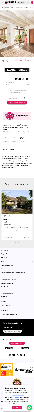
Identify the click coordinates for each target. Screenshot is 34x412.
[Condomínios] (11, 306)
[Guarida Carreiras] (32, 283)
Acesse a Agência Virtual (17, 343)
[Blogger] (21, 355)
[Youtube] (14, 355)
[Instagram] (18, 355)
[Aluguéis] (8, 297)
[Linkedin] (10, 355)
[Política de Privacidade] (32, 394)
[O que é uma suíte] (14, 82)
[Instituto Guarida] (32, 265)
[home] (10, 2)
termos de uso (15, 397)
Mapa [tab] (29, 60)
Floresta (28, 7)
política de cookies (18, 395)
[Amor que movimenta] (32, 269)
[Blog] (32, 261)
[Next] (31, 33)
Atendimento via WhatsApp (13, 331)
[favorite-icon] (3, 61)
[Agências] (32, 258)
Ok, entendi (17, 407)
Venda (7, 7)
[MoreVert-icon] (13, 216)
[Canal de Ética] (32, 287)
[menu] (2, 2)
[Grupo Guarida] (32, 254)
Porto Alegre (19, 7)
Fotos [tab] (20, 60)
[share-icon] (7, 61)
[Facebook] (24, 355)
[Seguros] (8, 310)
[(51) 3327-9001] (31, 328)
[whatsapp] (29, 407)
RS (12, 7)
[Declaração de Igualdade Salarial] (25, 273)
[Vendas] (7, 301)
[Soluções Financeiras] (16, 315)
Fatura (22, 2)
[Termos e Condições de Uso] (32, 398)
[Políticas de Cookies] (32, 402)
